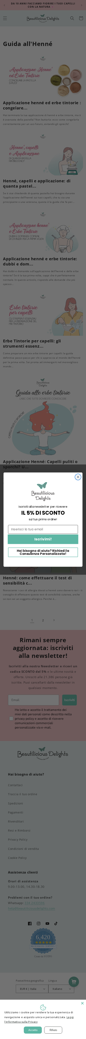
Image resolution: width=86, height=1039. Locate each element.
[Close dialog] (78, 477)
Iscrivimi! (43, 539)
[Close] (82, 1003)
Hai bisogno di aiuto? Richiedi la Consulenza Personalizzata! (43, 552)
